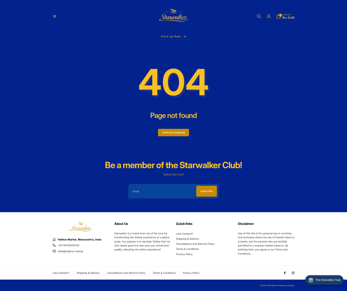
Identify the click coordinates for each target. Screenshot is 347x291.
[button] (55, 16)
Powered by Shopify (286, 285)
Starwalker (272, 285)
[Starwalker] (81, 230)
